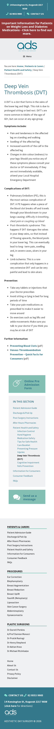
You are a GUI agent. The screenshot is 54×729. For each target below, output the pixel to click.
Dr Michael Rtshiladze (18, 651)
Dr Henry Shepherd (16, 642)
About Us (11, 665)
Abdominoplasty (15, 610)
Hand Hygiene (24, 434)
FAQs (15, 480)
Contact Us (12, 669)
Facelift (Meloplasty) (17, 598)
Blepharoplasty (15, 581)
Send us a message (30, 497)
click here (10, 706)
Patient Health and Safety (26, 427)
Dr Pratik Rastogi (15, 638)
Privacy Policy (14, 673)
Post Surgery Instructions (25, 417)
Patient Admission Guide (25, 407)
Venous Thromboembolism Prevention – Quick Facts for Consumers (26, 354)
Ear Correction (14, 576)
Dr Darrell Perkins (16, 629)
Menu (29, 56)
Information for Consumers (26, 470)
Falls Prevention (25, 465)
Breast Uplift (13, 593)
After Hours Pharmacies (24, 422)
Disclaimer (12, 678)
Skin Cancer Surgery (16, 606)
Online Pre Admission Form (31, 384)
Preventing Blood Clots (23, 345)
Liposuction (13, 602)
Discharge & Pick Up (22, 412)
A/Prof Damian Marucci (18, 634)
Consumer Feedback (23, 475)
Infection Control (26, 431)
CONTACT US (37, 13)
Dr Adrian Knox (14, 646)
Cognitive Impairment (28, 462)
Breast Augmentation (18, 585)
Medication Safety (26, 438)
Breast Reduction (15, 589)
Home (10, 661)
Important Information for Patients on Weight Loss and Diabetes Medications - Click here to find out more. (27, 28)
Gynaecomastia (14, 615)
